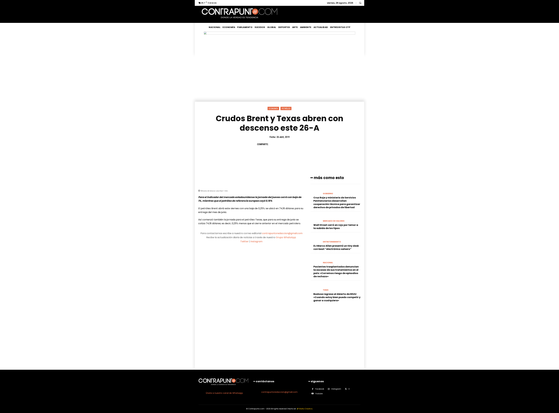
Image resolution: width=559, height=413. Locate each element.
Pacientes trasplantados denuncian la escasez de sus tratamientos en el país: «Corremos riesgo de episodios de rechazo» (336, 271)
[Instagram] (329, 389)
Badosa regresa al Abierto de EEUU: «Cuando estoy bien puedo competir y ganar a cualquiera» (336, 297)
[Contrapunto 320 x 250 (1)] (332, 349)
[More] (299, 144)
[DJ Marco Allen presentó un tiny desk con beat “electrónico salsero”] (316, 239)
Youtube (319, 393)
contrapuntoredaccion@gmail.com (282, 233)
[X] (279, 144)
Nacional (328, 263)
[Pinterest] (285, 144)
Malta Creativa (305, 408)
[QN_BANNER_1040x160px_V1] (279, 33)
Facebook (319, 389)
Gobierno (328, 193)
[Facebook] (272, 144)
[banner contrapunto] (251, 180)
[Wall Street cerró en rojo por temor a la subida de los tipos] (316, 218)
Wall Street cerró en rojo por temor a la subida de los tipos (335, 226)
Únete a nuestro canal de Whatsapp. (224, 393)
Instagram (256, 241)
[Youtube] (312, 393)
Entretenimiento (332, 242)
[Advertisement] (279, 79)
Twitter (244, 241)
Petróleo (286, 108)
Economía (273, 108)
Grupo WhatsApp (286, 237)
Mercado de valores (333, 221)
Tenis (325, 290)
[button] (360, 3)
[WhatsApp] (292, 144)
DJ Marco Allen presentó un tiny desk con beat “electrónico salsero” (336, 247)
